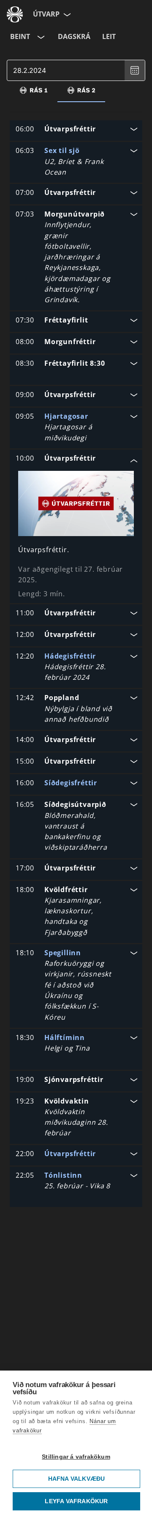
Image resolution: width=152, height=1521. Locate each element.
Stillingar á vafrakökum (76, 1457)
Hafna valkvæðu (76, 1479)
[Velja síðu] (66, 14)
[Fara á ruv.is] (15, 14)
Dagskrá (74, 36)
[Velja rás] (40, 37)
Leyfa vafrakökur (76, 1501)
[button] (76, 130)
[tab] (33, 90)
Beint (20, 36)
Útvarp (46, 14)
